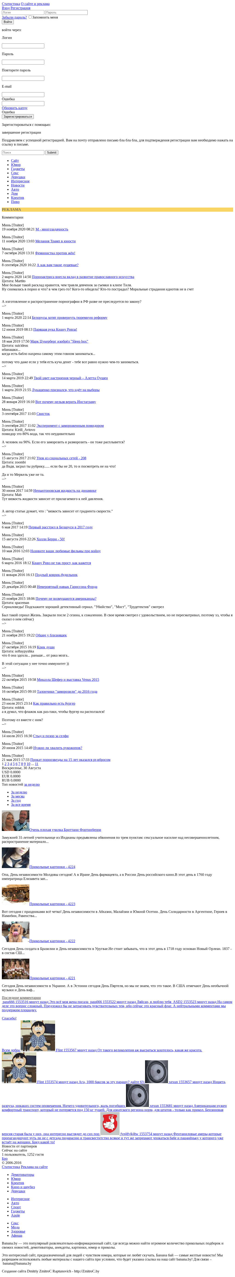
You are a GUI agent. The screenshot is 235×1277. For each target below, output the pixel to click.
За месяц (18, 796)
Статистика (11, 4)
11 (36, 764)
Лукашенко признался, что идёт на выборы (66, 390)
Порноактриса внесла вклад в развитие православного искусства (83, 277)
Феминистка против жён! (55, 253)
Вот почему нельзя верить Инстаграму (65, 402)
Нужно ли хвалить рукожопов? (57, 748)
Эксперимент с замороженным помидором (70, 425)
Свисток (43, 414)
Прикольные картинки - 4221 (52, 978)
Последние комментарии (21, 998)
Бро (5, 1159)
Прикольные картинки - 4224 (52, 867)
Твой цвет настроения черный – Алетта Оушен (71, 378)
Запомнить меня (45, 17)
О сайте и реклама (35, 4)
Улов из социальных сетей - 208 (61, 458)
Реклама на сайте (34, 1167)
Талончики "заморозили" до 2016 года (67, 691)
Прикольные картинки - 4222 (52, 941)
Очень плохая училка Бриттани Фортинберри (65, 830)
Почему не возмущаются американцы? (66, 599)
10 (28, 764)
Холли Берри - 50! (50, 539)
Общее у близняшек (51, 635)
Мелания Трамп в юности (55, 241)
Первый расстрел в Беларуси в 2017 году (60, 527)
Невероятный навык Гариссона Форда (67, 587)
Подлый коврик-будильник (56, 575)
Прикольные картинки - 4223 (52, 904)
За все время (21, 804)
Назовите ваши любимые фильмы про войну (65, 551)
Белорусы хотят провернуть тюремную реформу (69, 317)
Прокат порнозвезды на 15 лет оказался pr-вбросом (70, 760)
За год (16, 800)
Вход (6, 8)
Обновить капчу (15, 108)
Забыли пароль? (14, 17)
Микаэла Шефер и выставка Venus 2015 (68, 680)
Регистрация (20, 8)
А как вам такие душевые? (57, 265)
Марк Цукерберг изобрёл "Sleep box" (59, 341)
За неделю (19, 792)
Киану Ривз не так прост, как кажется (61, 563)
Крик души (46, 647)
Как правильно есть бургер (54, 703)
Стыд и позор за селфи (51, 736)
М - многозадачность (52, 229)
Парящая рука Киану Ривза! (55, 329)
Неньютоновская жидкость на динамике (64, 490)
